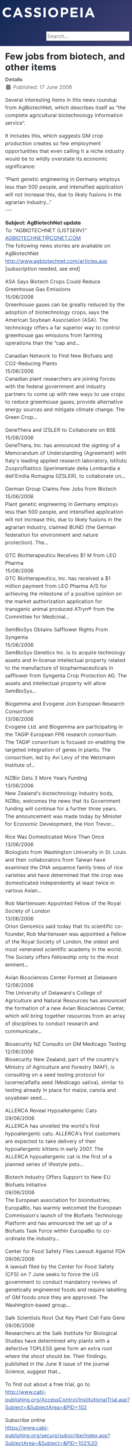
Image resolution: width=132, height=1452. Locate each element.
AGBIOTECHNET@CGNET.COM (43, 238)
